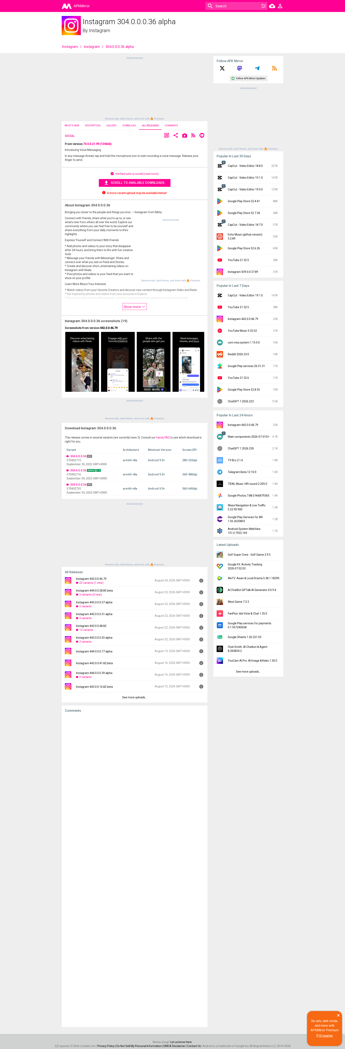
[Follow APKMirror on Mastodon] (239, 69)
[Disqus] (134, 870)
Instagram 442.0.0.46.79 (91, 578)
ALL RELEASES (150, 125)
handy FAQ (163, 437)
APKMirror (82, 6)
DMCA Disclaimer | (175, 1046)
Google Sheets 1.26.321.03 (244, 637)
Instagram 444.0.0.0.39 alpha (94, 673)
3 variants (85, 618)
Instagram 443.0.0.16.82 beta (94, 686)
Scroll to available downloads (138, 183)
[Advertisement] (134, 88)
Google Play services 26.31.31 (246, 366)
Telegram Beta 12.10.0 (242, 472)
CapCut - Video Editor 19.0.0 (245, 189)
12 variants (86, 629)
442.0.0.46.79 (109, 328)
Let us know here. (181, 1042)
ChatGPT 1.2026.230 (241, 448)
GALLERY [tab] (111, 125)
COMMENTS (171, 125)
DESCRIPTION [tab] (92, 125)
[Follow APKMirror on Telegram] (257, 69)
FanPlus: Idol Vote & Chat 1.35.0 (247, 613)
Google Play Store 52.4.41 (244, 201)
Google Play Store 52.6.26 (244, 248)
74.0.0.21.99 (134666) (97, 143)
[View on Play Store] (184, 136)
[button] (166, 136)
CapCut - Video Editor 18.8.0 (245, 165)
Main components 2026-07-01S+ (248, 436)
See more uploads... (134, 697)
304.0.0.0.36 (78, 456)
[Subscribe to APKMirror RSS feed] (274, 69)
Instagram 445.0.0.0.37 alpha (94, 602)
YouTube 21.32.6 (238, 377)
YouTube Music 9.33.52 (242, 330)
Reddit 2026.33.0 (238, 354)
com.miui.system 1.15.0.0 (244, 342)
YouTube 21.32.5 (238, 260)
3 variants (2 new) (90, 594)
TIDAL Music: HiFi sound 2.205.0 (247, 483)
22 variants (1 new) (91, 582)
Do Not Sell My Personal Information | (140, 1046)
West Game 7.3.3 (238, 601)
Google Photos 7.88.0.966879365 (248, 495)
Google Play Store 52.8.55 (244, 389)
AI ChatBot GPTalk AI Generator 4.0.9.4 (252, 590)
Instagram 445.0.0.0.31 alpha (94, 614)
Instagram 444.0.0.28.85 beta (94, 590)
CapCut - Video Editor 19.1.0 (245, 177)
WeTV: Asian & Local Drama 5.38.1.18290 (253, 578)
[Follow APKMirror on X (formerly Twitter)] (222, 69)
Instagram (99, 30)
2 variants (85, 606)
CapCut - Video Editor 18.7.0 (245, 224)
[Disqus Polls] (134, 766)
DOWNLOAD (129, 125)
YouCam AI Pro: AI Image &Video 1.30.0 (252, 660)
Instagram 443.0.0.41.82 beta (94, 663)
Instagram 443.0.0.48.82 (91, 625)
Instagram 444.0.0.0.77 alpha (94, 651)
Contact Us (194, 1046)
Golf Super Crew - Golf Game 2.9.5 (249, 554)
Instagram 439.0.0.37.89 (243, 271)
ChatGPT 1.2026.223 (241, 401)
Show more (133, 307)
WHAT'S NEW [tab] (72, 125)
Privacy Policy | (106, 1046)
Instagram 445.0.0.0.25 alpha (94, 637)
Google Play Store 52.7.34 (244, 213)
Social (69, 136)
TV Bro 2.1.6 (235, 460)
